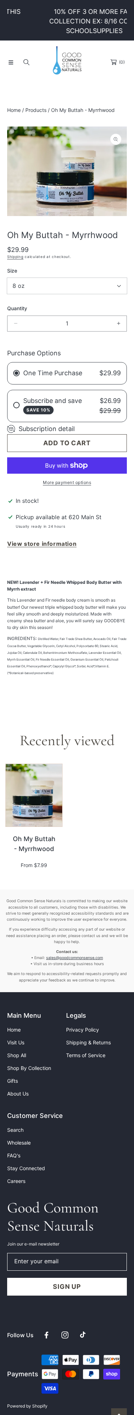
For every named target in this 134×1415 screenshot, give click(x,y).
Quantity (17, 308)
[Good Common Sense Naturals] (67, 62)
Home (14, 110)
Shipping (15, 256)
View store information (41, 543)
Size (12, 271)
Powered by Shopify (27, 1406)
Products (35, 110)
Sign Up (67, 1286)
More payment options (67, 482)
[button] (11, 62)
